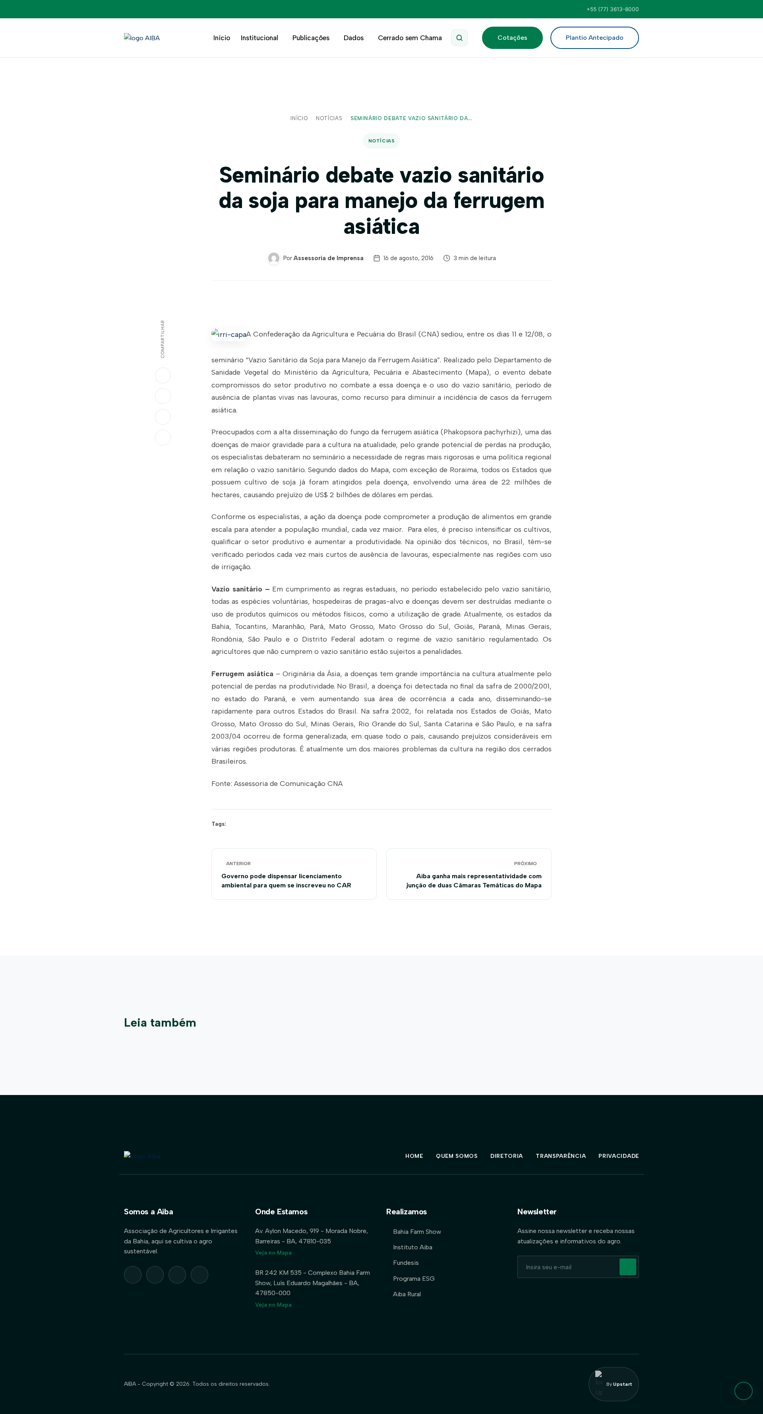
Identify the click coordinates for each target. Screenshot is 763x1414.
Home (414, 1156)
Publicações (310, 38)
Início (221, 38)
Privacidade (618, 1156)
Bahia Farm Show (417, 1231)
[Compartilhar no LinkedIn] (163, 396)
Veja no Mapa (273, 1252)
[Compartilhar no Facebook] (163, 417)
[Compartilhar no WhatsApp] (163, 375)
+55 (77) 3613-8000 (613, 9)
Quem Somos (457, 1156)
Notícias (329, 118)
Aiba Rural (407, 1294)
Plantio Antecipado (595, 37)
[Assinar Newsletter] (628, 1266)
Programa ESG (414, 1278)
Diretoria (506, 1156)
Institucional (259, 38)
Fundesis (406, 1262)
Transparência (561, 1156)
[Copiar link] (163, 437)
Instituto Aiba (412, 1247)
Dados (354, 38)
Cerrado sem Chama (410, 38)
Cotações (512, 37)
